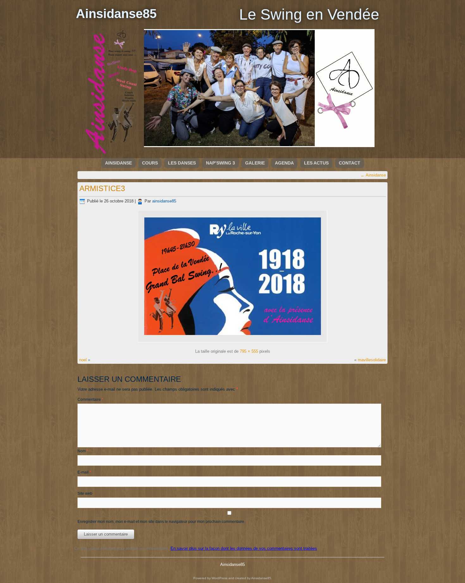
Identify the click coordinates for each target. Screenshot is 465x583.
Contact (349, 162)
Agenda (284, 162)
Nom (83, 451)
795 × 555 (249, 351)
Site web (85, 493)
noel (83, 359)
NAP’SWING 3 (220, 162)
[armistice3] (232, 342)
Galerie (255, 162)
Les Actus (316, 162)
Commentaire (90, 399)
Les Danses (182, 162)
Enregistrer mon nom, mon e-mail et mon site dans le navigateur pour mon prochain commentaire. (161, 521)
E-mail (84, 472)
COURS (150, 162)
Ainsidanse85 (116, 14)
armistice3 (102, 188)
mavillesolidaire (372, 359)
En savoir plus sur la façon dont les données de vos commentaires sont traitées (243, 548)
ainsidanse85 (164, 201)
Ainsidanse (118, 162)
